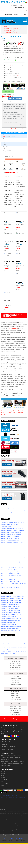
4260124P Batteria (15, 714)
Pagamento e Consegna (20, 7)
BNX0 (18, 262)
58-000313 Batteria (15, 695)
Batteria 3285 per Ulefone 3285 (8, 622)
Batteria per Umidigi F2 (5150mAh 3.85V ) (10, 536)
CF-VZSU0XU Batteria (15, 665)
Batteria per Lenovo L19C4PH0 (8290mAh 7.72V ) (12, 542)
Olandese (23, 840)
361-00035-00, (15, 514)
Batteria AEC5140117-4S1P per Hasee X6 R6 (11, 600)
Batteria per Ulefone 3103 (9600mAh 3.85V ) (11, 581)
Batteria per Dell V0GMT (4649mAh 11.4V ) (10, 538)
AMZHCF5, (10, 510)
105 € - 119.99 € (3, 799)
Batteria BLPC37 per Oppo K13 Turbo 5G (10, 628)
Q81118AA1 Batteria (15, 710)
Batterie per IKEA (6, 413)
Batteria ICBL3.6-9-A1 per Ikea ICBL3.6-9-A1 (10, 610)
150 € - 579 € (17, 804)
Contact (14, 838)
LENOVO (7, 222)
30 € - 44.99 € (14, 795)
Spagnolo (4, 840)
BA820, (2, 510)
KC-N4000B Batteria (16, 684)
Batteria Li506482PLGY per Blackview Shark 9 (11, 620)
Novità (2, 775)
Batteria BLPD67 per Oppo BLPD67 (8, 616)
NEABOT (7, 265)
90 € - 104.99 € (22, 797)
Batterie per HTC (8, 30)
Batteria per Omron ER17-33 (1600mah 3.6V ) (11, 564)
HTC (17, 30)
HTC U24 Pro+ (8, 176)
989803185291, (19, 512)
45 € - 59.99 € (2, 797)
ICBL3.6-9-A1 (7, 301)
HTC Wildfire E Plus (9, 182)
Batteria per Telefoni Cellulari (11, 28)
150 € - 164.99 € (3, 801)
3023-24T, (3, 514)
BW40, (25, 512)
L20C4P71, (8, 514)
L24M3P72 (20, 221)
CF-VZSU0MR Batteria (15, 663)
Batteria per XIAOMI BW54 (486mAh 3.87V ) (10, 548)
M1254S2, (11, 508)
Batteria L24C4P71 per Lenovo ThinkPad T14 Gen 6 (12, 596)
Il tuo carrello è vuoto (12, 14)
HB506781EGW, (8, 512)
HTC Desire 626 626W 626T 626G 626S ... (19, 186)
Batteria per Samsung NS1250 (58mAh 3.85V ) (11, 571)
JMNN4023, (22, 510)
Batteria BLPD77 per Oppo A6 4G (8, 624)
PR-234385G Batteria (15, 706)
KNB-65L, (3, 516)
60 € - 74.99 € (9, 797)
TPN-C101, (16, 510)
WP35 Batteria (15, 676)
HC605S (19, 282)
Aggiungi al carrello (15, 98)
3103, (6, 510)
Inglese (11, 840)
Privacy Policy (6, 741)
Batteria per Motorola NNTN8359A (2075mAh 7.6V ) (12, 528)
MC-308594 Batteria (16, 699)
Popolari (3, 773)
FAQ (21, 838)
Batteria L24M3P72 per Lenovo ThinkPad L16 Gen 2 (12, 598)
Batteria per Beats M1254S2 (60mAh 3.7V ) (10, 573)
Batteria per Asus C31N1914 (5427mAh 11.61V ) (11, 546)
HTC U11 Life (8, 198)
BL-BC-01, (21, 514)
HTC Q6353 (8, 180)
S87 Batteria (15, 682)
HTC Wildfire (18, 182)
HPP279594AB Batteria (15, 712)
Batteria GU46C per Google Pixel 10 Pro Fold (11, 614)
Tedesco (17, 840)
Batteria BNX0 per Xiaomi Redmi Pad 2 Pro (10, 606)
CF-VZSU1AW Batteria (15, 669)
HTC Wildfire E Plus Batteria (11, 32)
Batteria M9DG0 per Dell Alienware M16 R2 (10, 630)
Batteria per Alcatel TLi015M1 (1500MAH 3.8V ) (11, 556)
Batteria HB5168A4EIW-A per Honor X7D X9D (11, 626)
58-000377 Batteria (15, 693)
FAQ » (2, 785)
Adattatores (4, 779)
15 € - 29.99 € (8, 795)
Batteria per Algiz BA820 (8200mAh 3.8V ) (10, 579)
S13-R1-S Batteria (15, 691)
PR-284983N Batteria (15, 708)
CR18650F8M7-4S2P (9, 262)
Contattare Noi (8, 102)
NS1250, (7, 508)
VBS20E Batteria (15, 661)
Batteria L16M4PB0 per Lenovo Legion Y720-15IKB (12, 618)
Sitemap (3, 771)
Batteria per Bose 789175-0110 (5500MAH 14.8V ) (12, 554)
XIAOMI (20, 263)
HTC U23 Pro (18, 180)
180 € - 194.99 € (17, 801)
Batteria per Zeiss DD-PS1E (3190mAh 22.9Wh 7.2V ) (12, 567)
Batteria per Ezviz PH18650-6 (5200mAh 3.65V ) (11, 532)
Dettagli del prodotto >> (18, 129)
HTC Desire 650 (8, 204)
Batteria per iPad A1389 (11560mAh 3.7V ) (10, 552)
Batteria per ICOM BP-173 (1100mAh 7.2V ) (10, 562)
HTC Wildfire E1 (8, 190)
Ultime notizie (4, 783)
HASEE (7, 244)
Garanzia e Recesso (7, 749)
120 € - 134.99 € (10, 799)
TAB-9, (2, 508)
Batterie (3, 777)
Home (5, 26)
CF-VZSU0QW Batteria (15, 667)
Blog (2, 781)
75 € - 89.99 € (15, 797)
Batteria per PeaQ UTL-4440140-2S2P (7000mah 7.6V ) (13, 522)
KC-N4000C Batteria (16, 678)
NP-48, (2, 512)
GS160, (7, 516)
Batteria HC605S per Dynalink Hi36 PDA (9, 608)
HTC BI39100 (18, 198)
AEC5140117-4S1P (8, 242)
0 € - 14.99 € (2, 795)
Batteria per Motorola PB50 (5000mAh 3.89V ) (11, 540)
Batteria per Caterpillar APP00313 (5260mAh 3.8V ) (12, 550)
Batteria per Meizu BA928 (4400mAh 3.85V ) (10, 566)
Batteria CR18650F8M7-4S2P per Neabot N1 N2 (11, 604)
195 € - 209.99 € (3, 804)
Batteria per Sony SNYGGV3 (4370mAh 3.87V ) (11, 534)
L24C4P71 (7, 221)
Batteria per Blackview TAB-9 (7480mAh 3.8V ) (11, 569)
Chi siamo (22, 5)
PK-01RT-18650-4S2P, (19, 508)
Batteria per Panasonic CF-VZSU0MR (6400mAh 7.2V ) (13, 530)
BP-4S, (13, 512)
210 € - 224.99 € (10, 804)
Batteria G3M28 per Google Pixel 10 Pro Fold (11, 612)
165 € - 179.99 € (10, 801)
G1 (18, 75)
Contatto (15, 5)
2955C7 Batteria (16, 697)
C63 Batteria (15, 680)
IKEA (6, 304)
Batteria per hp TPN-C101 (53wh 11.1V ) (10, 587)
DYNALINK (20, 283)
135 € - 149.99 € (17, 799)
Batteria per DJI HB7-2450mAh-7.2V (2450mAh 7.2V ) (12, 544)
